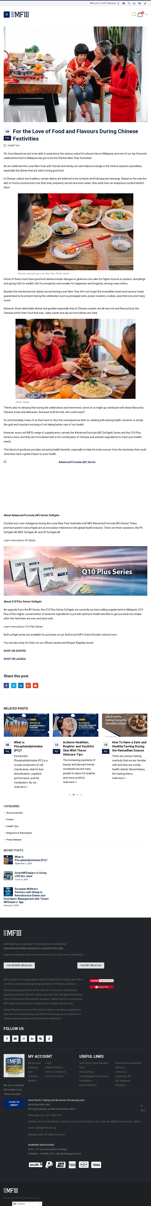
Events (9, 819)
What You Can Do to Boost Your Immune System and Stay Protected (126, 748)
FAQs (82, 1067)
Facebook (6, 685)
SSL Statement (122, 1080)
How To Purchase (54, 1076)
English (20, 1203)
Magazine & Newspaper (19, 832)
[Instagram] (129, 3)
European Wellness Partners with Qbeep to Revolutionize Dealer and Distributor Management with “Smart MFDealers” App (26, 895)
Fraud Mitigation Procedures (94, 1076)
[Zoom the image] (102, 981)
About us (120, 1067)
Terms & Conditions (55, 1071)
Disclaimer (120, 1085)
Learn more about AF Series (19, 540)
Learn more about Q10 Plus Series (23, 626)
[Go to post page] (26, 725)
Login (48, 1063)
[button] (7, 14)
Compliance (85, 1080)
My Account (34, 1063)
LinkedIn (21, 685)
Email (35, 685)
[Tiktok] (145, 3)
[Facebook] (118, 3)
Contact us (121, 1071)
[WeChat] (139, 3)
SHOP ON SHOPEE (15, 650)
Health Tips (14, 145)
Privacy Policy (86, 1071)
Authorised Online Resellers (93, 1063)
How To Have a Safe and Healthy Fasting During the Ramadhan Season (80, 746)
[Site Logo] (20, 14)
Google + (28, 685)
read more (20, 782)
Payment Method (54, 1067)
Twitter (13, 685)
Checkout (33, 1076)
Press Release (13, 839)
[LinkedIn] (134, 3)
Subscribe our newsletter (128, 1063)
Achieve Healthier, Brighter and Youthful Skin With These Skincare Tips (29, 748)
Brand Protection (88, 1085)
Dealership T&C (123, 1076)
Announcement (14, 812)
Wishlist (32, 1080)
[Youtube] (123, 3)
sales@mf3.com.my (45, 1127)
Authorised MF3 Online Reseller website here (91, 634)
